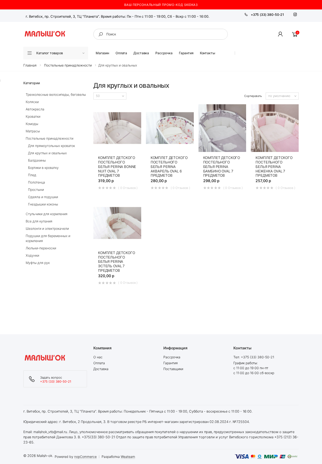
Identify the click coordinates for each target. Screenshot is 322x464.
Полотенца (36, 182)
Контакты (207, 53)
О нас (98, 357)
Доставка (141, 53)
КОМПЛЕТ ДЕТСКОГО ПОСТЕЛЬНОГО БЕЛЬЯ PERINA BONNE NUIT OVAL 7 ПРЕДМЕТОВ (117, 166)
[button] (280, 34)
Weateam (128, 457)
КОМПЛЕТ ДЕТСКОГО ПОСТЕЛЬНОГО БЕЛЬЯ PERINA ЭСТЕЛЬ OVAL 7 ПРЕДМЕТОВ (116, 262)
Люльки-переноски (41, 248)
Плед (32, 175)
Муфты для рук (38, 263)
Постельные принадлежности (49, 138)
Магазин (102, 53)
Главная (30, 65)
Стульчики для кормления (46, 214)
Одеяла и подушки (43, 197)
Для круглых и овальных (47, 153)
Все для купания (39, 221)
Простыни (36, 190)
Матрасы (33, 131)
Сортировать (253, 96)
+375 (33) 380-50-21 (267, 15)
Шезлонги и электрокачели (47, 228)
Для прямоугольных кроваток (51, 146)
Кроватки (33, 116)
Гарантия (186, 53)
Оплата (121, 53)
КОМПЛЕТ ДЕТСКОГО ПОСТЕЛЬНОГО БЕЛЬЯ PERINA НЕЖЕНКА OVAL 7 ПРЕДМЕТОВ (274, 166)
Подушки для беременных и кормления (48, 238)
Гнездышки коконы (43, 204)
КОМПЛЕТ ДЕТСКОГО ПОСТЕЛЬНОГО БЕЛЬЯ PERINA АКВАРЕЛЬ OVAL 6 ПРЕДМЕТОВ (169, 166)
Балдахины (37, 160)
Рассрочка (164, 53)
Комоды (32, 124)
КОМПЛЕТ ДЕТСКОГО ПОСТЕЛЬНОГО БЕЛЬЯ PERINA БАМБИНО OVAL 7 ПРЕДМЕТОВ (221, 166)
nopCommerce (85, 457)
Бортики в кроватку (43, 168)
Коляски (32, 102)
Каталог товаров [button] (49, 53)
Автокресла (35, 109)
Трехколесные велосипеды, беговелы (56, 94)
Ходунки (32, 255)
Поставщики (173, 369)
